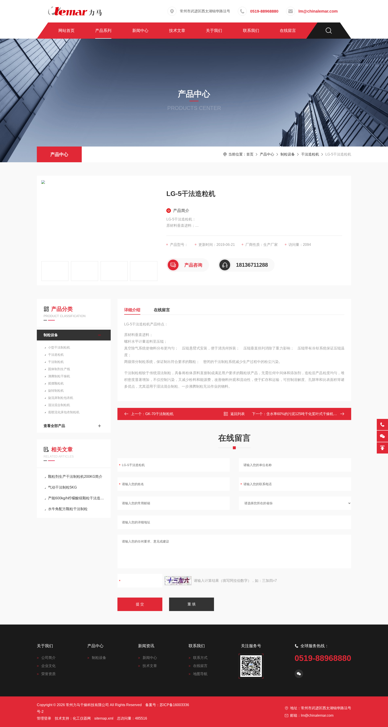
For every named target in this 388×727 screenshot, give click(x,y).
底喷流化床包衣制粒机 (63, 412)
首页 (250, 154)
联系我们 (251, 30)
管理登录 (44, 718)
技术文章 (177, 30)
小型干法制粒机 (59, 347)
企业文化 (48, 666)
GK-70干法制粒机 (159, 414)
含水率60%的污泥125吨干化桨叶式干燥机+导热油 (306, 414)
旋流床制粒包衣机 (60, 398)
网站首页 (66, 30)
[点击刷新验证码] (178, 580)
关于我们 (214, 30)
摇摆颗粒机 (56, 383)
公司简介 (48, 658)
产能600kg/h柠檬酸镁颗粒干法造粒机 (76, 498)
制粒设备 (287, 154)
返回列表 (237, 414)
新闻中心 (140, 30)
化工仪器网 (82, 718)
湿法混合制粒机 (59, 405)
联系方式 (200, 658)
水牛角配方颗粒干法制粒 (68, 509)
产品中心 (59, 154)
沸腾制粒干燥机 (59, 376)
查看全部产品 (54, 426)
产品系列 (103, 30)
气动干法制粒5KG (62, 487)
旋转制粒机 (56, 390)
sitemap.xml (103, 718)
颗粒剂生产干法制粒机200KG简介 (75, 476)
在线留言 (288, 30)
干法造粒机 (310, 154)
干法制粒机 (56, 362)
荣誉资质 (48, 674)
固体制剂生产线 (59, 369)
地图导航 (200, 674)
